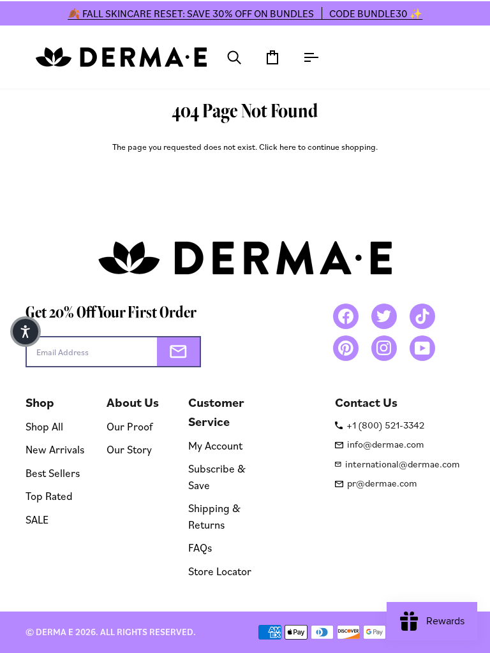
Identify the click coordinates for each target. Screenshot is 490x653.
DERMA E (54, 632)
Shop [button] (40, 402)
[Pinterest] (346, 348)
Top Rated (49, 496)
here (287, 146)
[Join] (178, 351)
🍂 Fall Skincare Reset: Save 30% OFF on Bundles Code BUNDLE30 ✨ (245, 13)
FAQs (200, 547)
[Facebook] (346, 316)
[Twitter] (384, 316)
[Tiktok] (422, 316)
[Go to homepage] (121, 57)
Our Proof (129, 426)
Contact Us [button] (366, 402)
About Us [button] (133, 402)
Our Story (129, 449)
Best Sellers (53, 473)
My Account (215, 445)
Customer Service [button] (216, 412)
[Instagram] (384, 348)
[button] (25, 331)
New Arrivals (55, 449)
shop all (44, 426)
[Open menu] (299, 57)
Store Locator (219, 571)
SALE (37, 519)
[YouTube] (422, 348)
